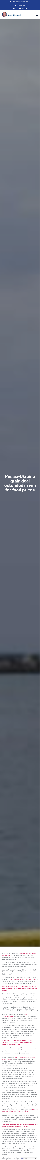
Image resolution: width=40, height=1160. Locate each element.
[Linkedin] (26, 8)
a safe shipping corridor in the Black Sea (22, 979)
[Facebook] (14, 8)
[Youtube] (20, 8)
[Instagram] (23, 8)
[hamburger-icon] (36, 15)
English (26, 1158)
